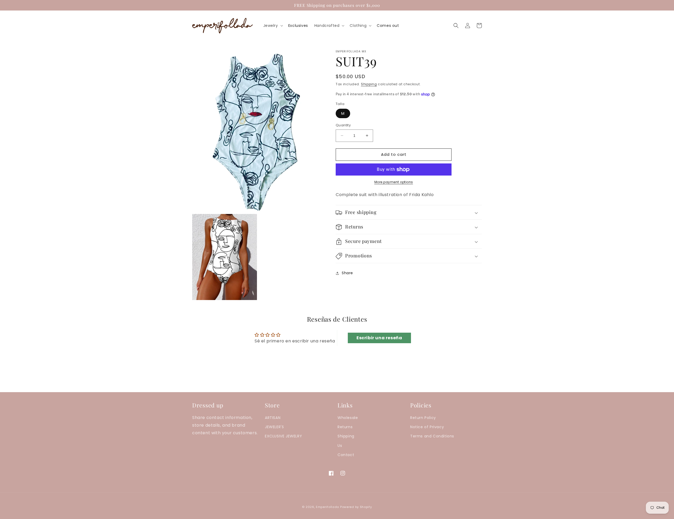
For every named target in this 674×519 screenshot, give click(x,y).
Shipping (369, 84)
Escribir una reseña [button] (379, 338)
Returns (345, 427)
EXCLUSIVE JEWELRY (283, 436)
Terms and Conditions (432, 436)
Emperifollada (328, 507)
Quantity (343, 125)
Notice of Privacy (427, 427)
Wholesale (348, 417)
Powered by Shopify (356, 507)
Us (340, 445)
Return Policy (423, 417)
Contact (346, 454)
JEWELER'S (274, 427)
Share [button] (347, 273)
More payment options (393, 182)
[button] (272, 25)
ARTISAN (272, 417)
